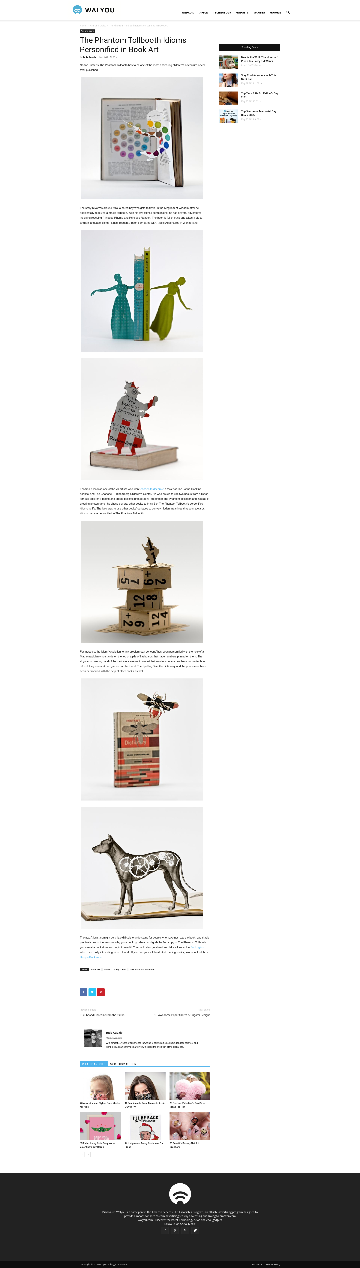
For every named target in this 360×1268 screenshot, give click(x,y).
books (107, 969)
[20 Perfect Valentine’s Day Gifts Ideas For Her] (190, 1086)
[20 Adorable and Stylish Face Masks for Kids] (100, 1086)
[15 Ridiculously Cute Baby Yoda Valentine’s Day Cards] (100, 1126)
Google (275, 12)
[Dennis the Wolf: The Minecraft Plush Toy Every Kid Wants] (228, 62)
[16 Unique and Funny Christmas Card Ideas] (145, 1126)
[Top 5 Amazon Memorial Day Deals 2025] (228, 116)
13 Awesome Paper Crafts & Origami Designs (182, 1015)
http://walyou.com (114, 1038)
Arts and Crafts (98, 25)
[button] (288, 13)
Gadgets (242, 12)
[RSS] (185, 1230)
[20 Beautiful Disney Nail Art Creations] (190, 1126)
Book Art (95, 969)
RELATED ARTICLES (94, 1064)
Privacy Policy (273, 1264)
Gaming (259, 12)
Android (188, 12)
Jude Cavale (89, 57)
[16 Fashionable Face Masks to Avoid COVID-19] (145, 1086)
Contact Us (256, 1264)
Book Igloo (196, 947)
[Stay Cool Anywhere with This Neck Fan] (228, 80)
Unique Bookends (91, 957)
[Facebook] (165, 1230)
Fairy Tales (120, 969)
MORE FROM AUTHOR (123, 1064)
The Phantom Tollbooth (142, 969)
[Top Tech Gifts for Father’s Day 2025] (228, 98)
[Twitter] (195, 1230)
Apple (204, 12)
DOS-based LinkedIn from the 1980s (102, 1015)
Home (83, 25)
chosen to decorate (152, 489)
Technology (222, 12)
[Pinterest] (175, 1230)
